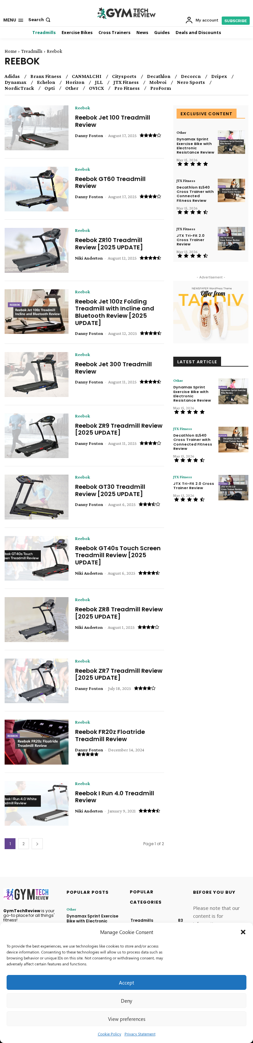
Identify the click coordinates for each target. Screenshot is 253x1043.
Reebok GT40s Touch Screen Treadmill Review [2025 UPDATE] (118, 555)
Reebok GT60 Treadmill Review (110, 182)
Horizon (75, 82)
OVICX (96, 88)
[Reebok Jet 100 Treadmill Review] (37, 127)
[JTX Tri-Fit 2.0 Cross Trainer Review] (231, 238)
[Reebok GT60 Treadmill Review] (37, 189)
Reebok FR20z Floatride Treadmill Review (110, 735)
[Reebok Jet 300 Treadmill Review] (37, 374)
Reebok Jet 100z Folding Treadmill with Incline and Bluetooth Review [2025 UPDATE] (114, 312)
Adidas (12, 76)
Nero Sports (191, 82)
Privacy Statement (140, 1033)
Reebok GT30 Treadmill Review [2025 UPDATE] (110, 490)
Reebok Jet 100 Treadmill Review (112, 121)
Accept (126, 982)
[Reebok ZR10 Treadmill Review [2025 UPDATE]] (37, 250)
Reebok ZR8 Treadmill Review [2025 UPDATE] (119, 613)
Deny (126, 1000)
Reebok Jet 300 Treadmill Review (113, 368)
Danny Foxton (89, 135)
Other (71, 88)
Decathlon (158, 76)
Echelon (46, 82)
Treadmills (31, 51)
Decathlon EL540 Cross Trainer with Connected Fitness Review (195, 194)
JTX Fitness (126, 82)
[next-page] (37, 843)
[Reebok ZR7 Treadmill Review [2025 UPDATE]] (37, 681)
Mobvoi (157, 82)
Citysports (124, 76)
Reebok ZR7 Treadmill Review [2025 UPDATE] (118, 674)
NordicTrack (19, 88)
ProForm (160, 88)
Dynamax (15, 82)
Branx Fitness (45, 76)
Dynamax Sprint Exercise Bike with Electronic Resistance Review (195, 145)
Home (11, 51)
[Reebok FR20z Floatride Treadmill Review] (37, 742)
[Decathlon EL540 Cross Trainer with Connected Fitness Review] (231, 190)
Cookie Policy (109, 1033)
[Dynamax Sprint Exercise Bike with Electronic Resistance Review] (231, 142)
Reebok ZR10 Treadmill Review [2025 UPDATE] (109, 243)
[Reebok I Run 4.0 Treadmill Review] (37, 803)
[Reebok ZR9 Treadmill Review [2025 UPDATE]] (37, 436)
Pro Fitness (127, 88)
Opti (49, 88)
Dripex (219, 76)
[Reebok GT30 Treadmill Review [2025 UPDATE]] (37, 497)
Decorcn (191, 76)
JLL (99, 82)
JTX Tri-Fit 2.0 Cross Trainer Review (191, 240)
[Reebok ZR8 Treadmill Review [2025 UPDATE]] (37, 619)
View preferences (126, 1019)
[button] (243, 932)
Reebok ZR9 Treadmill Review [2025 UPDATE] (118, 429)
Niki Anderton (89, 258)
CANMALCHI (86, 76)
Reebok (82, 107)
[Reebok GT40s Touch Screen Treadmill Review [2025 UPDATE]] (37, 558)
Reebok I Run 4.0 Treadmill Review (114, 797)
